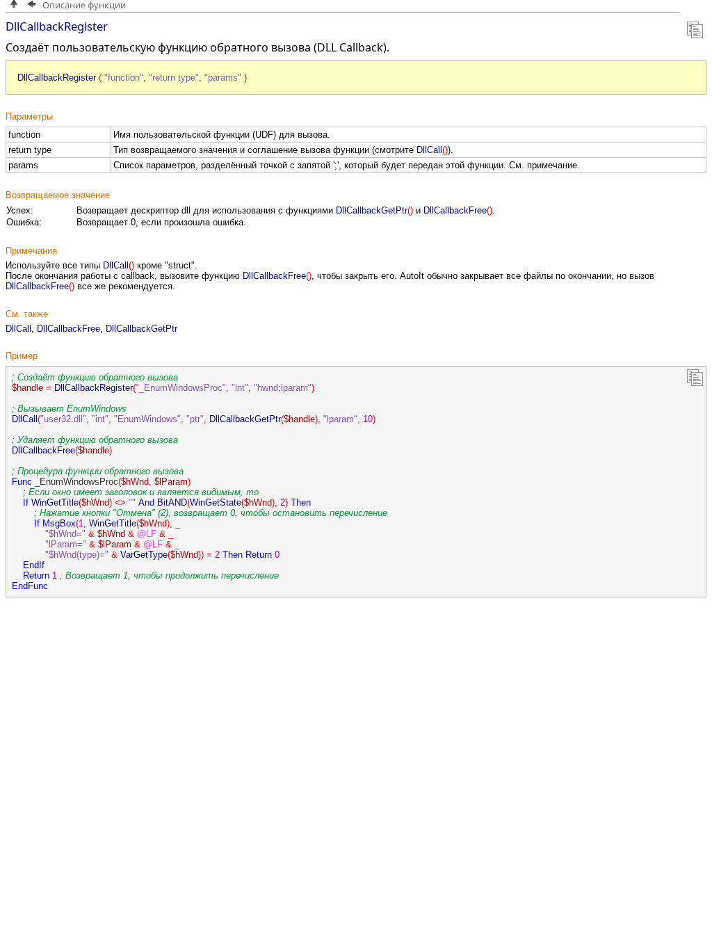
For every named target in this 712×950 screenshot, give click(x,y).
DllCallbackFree (68, 328)
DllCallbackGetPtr (141, 328)
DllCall (18, 328)
